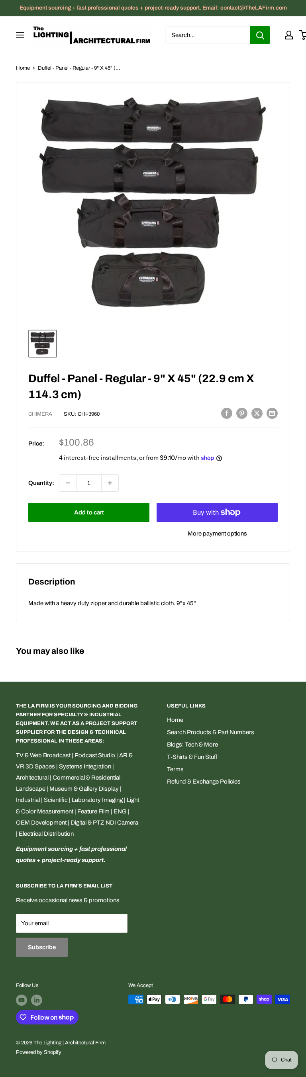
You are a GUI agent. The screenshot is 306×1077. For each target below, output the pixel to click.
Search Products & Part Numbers (210, 732)
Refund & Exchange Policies (204, 781)
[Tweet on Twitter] (257, 413)
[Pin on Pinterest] (241, 413)
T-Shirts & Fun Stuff (192, 757)
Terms (175, 769)
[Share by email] (272, 413)
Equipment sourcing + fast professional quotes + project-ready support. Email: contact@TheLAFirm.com (153, 8)
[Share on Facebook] (226, 413)
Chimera (40, 414)
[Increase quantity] (110, 483)
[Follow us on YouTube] (21, 1000)
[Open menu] (20, 35)
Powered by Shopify (38, 1052)
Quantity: (41, 483)
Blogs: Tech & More (192, 744)
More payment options (217, 533)
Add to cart (89, 512)
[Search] (260, 35)
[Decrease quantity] (67, 483)
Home (23, 68)
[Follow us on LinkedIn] (36, 1000)
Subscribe (42, 947)
